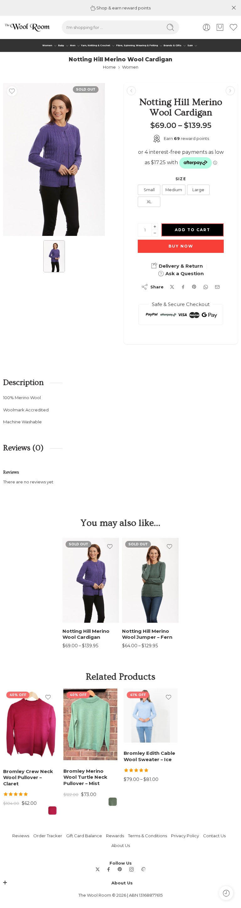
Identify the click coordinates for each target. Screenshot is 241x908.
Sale (190, 45)
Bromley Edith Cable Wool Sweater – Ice (149, 756)
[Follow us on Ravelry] (143, 869)
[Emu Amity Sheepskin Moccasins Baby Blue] (131, 90)
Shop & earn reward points (123, 7)
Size (180, 179)
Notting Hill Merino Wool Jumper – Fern (147, 634)
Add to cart (192, 229)
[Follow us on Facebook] (108, 869)
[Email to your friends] (217, 287)
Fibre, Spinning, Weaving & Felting (137, 45)
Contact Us (214, 835)
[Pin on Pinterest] (194, 286)
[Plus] (155, 226)
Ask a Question (184, 273)
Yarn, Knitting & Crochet (95, 45)
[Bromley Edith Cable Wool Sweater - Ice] (151, 715)
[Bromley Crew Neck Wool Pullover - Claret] (30, 724)
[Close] (233, 8)
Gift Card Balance (84, 835)
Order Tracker (47, 835)
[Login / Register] (206, 27)
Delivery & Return (180, 266)
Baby (61, 45)
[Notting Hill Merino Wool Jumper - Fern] (230, 90)
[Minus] (155, 233)
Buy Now (181, 246)
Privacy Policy (185, 835)
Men (72, 45)
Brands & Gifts (172, 45)
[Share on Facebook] (183, 287)
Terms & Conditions (147, 835)
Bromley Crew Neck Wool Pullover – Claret (28, 778)
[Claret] (52, 810)
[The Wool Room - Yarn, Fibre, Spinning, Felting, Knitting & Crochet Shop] (26, 27)
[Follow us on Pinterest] (119, 869)
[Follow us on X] (97, 869)
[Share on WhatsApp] (205, 287)
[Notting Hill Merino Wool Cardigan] (90, 580)
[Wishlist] (12, 91)
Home (109, 67)
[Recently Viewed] (226, 893)
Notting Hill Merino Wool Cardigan (86, 634)
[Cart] (220, 27)
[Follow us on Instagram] (131, 869)
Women (47, 45)
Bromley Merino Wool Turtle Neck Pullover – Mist (85, 777)
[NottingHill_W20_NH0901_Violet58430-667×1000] (54, 159)
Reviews (20, 835)
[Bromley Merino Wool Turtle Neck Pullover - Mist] (90, 724)
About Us (120, 845)
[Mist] (112, 801)
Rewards (115, 835)
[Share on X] (172, 287)
